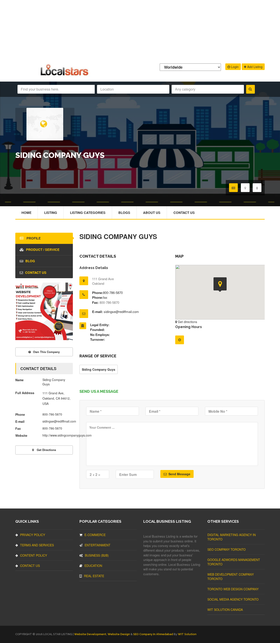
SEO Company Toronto (226, 549)
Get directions (187, 322)
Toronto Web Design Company (233, 589)
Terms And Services (37, 545)
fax (105, 297)
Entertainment (97, 545)
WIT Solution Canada (225, 609)
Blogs (124, 212)
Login (234, 67)
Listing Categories (87, 212)
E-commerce (95, 535)
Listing (50, 212)
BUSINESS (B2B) (97, 555)
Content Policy (33, 555)
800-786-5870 (113, 292)
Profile (33, 238)
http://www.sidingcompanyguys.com (67, 435)
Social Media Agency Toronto (233, 599)
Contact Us (184, 212)
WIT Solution (187, 634)
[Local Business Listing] (65, 75)
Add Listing (254, 67)
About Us (151, 212)
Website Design (119, 634)
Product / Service (43, 249)
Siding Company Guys (98, 369)
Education (93, 565)
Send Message (179, 474)
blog (30, 261)
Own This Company (46, 352)
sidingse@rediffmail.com (121, 311)
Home (26, 212)
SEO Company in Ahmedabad (153, 634)
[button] (220, 284)
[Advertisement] (140, 30)
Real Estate (94, 576)
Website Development (90, 634)
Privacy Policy (32, 535)
